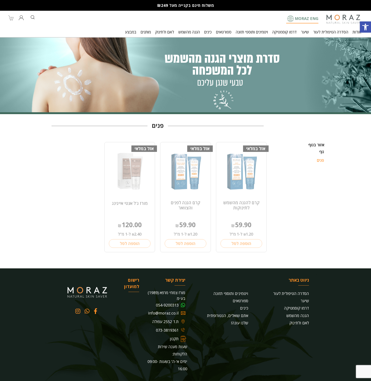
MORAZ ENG (306, 18)
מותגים (146, 32)
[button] (365, 27)
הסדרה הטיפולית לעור (330, 32)
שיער (305, 32)
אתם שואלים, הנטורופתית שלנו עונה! (227, 319)
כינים (208, 32)
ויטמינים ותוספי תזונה (252, 32)
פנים (320, 160)
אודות (357, 32)
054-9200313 (167, 305)
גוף (321, 151)
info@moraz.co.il (163, 313)
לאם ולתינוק (164, 32)
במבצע (130, 32)
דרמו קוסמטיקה (284, 32)
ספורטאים (223, 32)
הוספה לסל (241, 243)
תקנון (174, 338)
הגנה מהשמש (189, 32)
